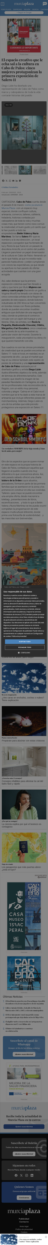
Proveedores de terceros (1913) (14, 614)
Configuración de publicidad (22, 631)
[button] (24, 652)
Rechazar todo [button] (24, 647)
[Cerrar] (46, 1237)
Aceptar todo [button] (25, 642)
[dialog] (24, 622)
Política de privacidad (19, 636)
